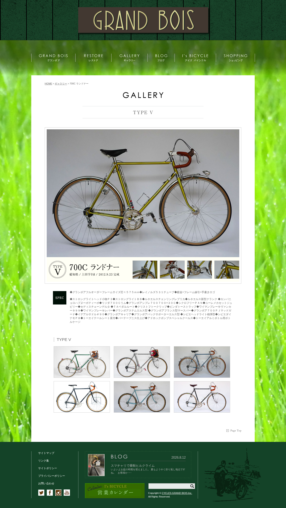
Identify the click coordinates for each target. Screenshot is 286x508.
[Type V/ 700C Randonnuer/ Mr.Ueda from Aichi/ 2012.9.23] (143, 193)
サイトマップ (46, 453)
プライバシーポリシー (51, 475)
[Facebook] (50, 494)
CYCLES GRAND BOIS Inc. (177, 493)
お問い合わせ (46, 483)
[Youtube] (67, 494)
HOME (48, 83)
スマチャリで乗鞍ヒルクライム (133, 465)
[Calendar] (115, 497)
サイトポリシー (47, 468)
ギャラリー (61, 83)
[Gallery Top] (143, 97)
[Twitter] (41, 494)
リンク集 (43, 460)
